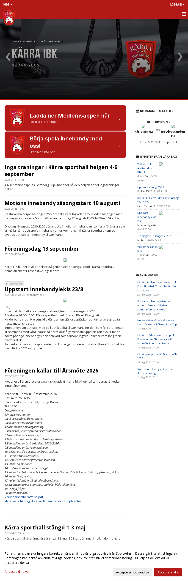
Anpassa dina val (17, 572)
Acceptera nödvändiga (132, 572)
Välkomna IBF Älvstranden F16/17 (145, 168)
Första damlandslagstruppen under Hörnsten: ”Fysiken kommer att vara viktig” (154, 305)
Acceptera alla (168, 572)
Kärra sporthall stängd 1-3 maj (45, 527)
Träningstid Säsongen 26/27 (154, 236)
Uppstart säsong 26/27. (151, 187)
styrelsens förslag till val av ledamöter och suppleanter (43, 501)
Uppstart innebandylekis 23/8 (44, 289)
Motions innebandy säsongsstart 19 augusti (62, 203)
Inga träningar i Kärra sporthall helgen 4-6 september (61, 170)
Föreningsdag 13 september (42, 248)
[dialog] (94, 562)
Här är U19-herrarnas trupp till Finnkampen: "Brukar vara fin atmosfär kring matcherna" (155, 339)
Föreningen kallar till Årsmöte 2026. (52, 370)
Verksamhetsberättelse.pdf (24, 497)
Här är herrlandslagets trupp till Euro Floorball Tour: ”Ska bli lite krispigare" (156, 286)
